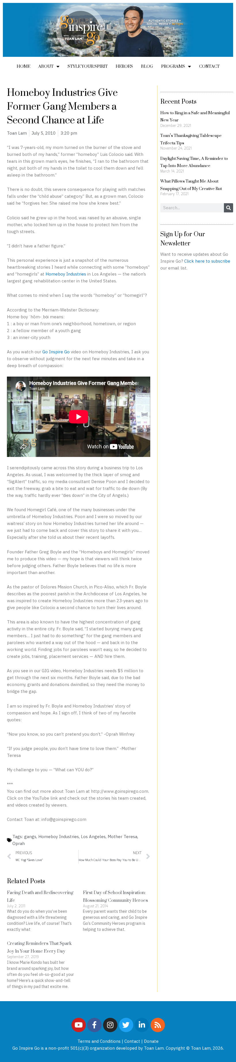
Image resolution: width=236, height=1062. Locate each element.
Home (23, 66)
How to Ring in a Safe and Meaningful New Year (195, 116)
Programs (173, 66)
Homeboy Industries (65, 274)
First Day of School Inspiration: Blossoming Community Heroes (115, 896)
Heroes (124, 66)
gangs (30, 836)
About (46, 66)
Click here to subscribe (207, 261)
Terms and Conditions (99, 1041)
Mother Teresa (122, 836)
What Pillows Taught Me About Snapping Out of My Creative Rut (191, 185)
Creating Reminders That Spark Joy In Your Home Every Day (39, 947)
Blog (147, 66)
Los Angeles (93, 836)
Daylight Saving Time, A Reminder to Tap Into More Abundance (194, 162)
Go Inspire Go (56, 351)
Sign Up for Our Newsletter (182, 238)
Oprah (18, 843)
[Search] (228, 207)
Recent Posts (178, 101)
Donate (151, 1041)
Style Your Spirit (88, 66)
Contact (209, 66)
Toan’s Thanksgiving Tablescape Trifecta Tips (191, 139)
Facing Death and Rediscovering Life (40, 896)
